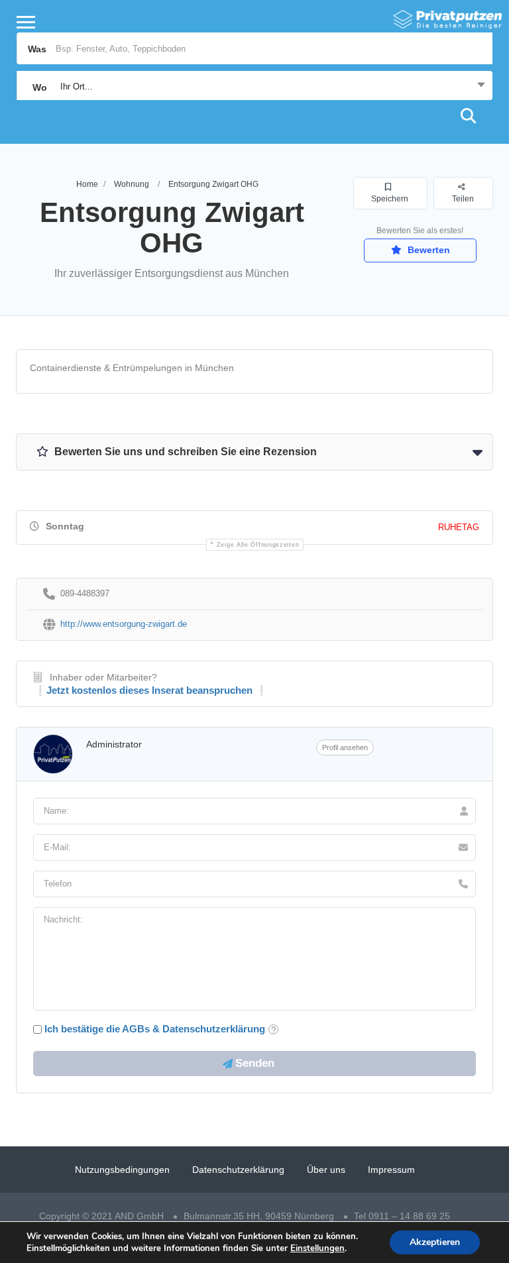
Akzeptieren (435, 1242)
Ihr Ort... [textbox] (76, 86)
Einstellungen (317, 1248)
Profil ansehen (345, 747)
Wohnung (131, 184)
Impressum (391, 1169)
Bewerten (427, 250)
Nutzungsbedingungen (122, 1169)
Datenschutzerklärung (238, 1169)
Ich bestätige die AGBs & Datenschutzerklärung (154, 1028)
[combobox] (254, 87)
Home (87, 184)
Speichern (389, 198)
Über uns (326, 1169)
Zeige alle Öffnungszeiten (258, 544)
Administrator (114, 744)
